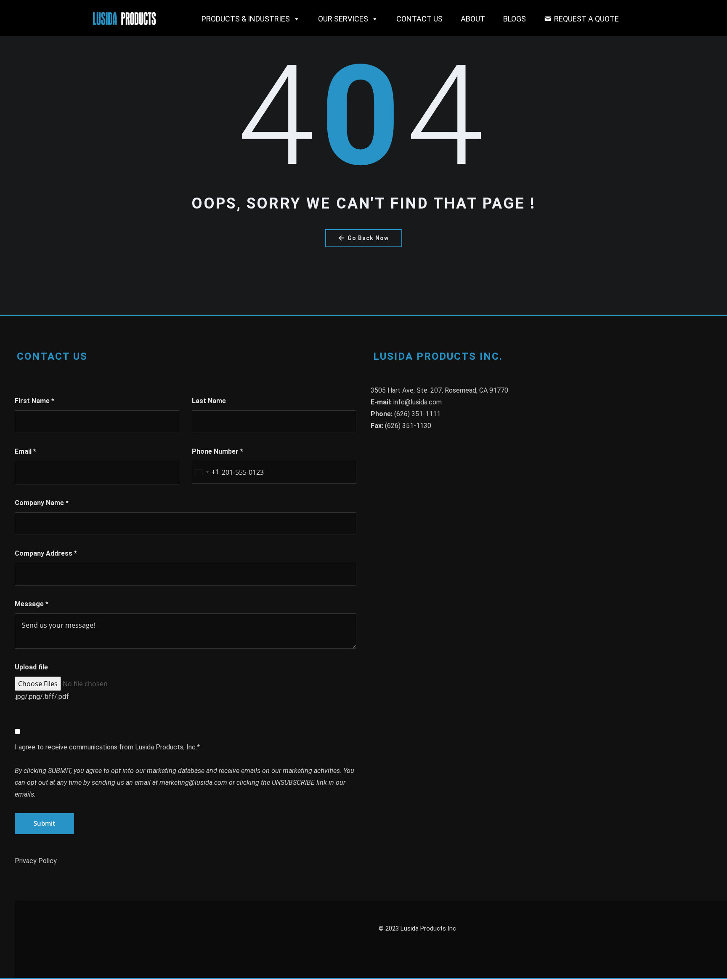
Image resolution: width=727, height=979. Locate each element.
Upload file (31, 667)
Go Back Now (368, 238)
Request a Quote (586, 18)
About (473, 18)
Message (31, 604)
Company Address (46, 553)
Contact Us (419, 18)
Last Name (209, 401)
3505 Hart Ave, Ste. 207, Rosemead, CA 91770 (439, 390)
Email (25, 451)
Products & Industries (246, 18)
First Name (34, 401)
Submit (44, 823)
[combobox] (205, 472)
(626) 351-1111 (417, 414)
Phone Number (217, 451)
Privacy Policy (36, 861)
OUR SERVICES (343, 18)
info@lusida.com (417, 402)
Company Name (42, 503)
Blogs (514, 18)
